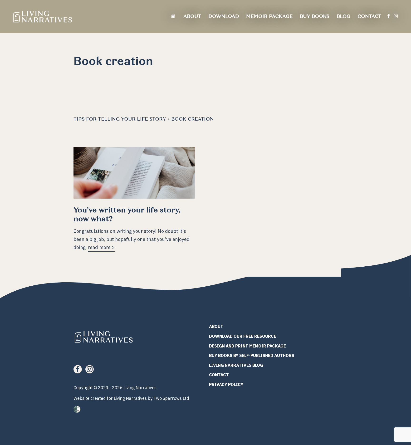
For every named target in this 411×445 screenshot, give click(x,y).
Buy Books (314, 16)
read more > (101, 247)
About (192, 16)
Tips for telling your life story (119, 119)
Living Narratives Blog (236, 365)
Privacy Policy (226, 384)
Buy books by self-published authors (251, 355)
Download (223, 16)
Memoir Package (269, 16)
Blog (343, 16)
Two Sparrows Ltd (171, 398)
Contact (369, 16)
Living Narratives (140, 387)
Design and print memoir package (247, 346)
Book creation (192, 119)
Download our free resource (242, 336)
